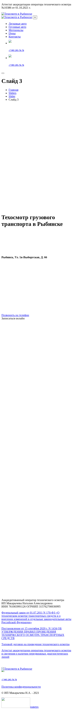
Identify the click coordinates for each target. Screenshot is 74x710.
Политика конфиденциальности (21, 686)
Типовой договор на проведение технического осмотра (35, 644)
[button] (37, 318)
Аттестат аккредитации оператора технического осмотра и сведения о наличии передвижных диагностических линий (36, 653)
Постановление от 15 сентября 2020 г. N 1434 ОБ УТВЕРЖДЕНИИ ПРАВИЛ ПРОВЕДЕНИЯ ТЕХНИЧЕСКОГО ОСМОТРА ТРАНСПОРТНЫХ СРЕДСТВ (32, 633)
